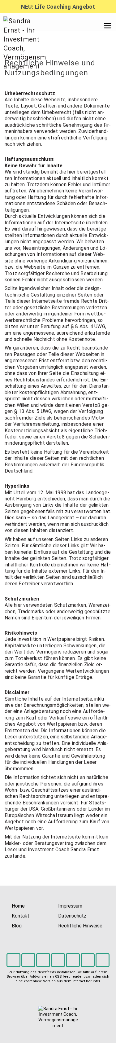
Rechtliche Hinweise (80, 926)
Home (18, 906)
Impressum (70, 906)
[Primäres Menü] (108, 25)
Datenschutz (72, 916)
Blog (17, 926)
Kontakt (20, 916)
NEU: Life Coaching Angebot (58, 6)
